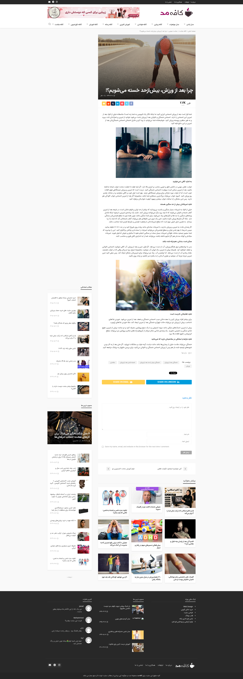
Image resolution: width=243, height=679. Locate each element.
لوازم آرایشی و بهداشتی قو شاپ (182, 621)
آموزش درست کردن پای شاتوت (119, 644)
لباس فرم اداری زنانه (186, 618)
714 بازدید (75, 441)
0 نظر (102, 96)
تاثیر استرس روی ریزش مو (67, 374)
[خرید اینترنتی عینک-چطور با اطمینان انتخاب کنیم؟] (83, 301)
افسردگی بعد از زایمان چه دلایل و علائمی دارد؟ (182, 542)
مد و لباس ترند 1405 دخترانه (66, 361)
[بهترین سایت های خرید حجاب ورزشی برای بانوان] (83, 313)
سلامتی (112, 362)
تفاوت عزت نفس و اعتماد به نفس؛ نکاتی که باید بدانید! (115, 511)
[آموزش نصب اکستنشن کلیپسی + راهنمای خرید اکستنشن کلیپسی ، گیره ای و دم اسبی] (83, 484)
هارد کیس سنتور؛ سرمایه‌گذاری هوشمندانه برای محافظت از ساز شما (64, 509)
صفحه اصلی (192, 31)
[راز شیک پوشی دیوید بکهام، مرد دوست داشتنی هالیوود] (138, 609)
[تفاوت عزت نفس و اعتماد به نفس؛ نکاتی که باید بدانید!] (113, 497)
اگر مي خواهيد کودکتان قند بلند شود (114, 577)
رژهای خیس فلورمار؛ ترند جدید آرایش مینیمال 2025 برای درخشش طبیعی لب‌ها (64, 457)
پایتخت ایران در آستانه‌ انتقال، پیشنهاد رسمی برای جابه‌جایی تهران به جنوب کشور (63, 496)
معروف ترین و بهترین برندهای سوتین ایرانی (63, 547)
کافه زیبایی (158, 24)
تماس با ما (168, 2)
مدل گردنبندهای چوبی (122, 619)
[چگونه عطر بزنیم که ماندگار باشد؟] (83, 326)
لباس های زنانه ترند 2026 (67, 348)
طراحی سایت (188, 612)
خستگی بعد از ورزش (171, 362)
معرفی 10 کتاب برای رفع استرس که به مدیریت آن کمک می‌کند (113, 544)
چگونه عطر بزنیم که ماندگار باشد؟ (65, 323)
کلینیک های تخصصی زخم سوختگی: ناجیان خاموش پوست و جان (181, 578)
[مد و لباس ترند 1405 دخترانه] (83, 364)
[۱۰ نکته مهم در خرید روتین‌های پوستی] (83, 523)
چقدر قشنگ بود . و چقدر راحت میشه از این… (66, 631)
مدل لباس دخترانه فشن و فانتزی (119, 631)
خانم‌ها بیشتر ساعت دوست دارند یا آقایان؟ (64, 387)
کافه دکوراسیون (76, 24)
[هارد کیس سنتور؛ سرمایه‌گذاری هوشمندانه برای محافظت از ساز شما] (83, 511)
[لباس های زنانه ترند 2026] (83, 351)
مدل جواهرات (174, 24)
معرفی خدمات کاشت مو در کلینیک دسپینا (148, 508)
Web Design (188, 606)
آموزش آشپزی (125, 24)
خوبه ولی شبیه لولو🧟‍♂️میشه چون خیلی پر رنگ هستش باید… (66, 642)
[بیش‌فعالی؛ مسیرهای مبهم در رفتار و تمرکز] (146, 530)
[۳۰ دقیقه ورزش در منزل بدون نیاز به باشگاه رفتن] (146, 564)
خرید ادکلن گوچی (187, 609)
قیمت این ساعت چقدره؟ (73, 620)
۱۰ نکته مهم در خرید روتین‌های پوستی (63, 520)
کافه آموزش (93, 24)
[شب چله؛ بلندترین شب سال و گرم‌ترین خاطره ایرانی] (83, 471)
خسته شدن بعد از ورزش (127, 362)
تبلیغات (187, 2)
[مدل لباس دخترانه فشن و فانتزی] (138, 634)
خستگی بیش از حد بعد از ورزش (150, 362)
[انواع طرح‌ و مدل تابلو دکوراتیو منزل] (69, 427)
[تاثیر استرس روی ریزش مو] (83, 377)
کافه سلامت (59, 24)
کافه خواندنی (142, 24)
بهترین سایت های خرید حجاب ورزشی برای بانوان (63, 311)
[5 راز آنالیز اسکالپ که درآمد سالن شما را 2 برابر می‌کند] (180, 497)
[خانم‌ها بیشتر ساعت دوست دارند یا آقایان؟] (83, 389)
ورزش (188, 366)
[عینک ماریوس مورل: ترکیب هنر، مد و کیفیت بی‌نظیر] (83, 536)
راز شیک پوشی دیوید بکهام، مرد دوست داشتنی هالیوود (117, 607)
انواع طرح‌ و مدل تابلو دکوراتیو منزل (71, 437)
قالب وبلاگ (189, 615)
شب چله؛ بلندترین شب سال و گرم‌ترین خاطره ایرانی (65, 469)
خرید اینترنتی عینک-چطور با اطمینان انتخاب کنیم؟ (63, 299)
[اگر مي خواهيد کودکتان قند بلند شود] (113, 564)
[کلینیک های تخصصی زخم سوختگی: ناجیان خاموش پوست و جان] (180, 564)
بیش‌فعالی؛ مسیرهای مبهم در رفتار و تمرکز (147, 546)
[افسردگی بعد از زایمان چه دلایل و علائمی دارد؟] (180, 529)
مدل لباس (190, 24)
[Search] (49, 24)
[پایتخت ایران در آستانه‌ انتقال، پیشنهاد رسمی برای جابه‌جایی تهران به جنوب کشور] (83, 497)
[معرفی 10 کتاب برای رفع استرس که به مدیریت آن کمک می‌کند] (113, 529)
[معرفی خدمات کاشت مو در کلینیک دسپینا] (146, 495)
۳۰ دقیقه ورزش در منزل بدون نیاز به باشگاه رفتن (147, 578)
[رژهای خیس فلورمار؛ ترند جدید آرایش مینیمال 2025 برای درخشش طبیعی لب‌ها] (83, 458)
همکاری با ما (178, 2)
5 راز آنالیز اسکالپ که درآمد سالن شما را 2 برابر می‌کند (180, 512)
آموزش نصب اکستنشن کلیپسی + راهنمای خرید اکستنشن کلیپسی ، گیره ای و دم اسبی (63, 483)
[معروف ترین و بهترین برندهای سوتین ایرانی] (83, 549)
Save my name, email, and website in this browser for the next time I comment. (136, 447)
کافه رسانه (108, 24)
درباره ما (193, 2)
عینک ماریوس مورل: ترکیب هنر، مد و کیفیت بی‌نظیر (63, 534)
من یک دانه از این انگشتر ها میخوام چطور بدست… (67, 610)
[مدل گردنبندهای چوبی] (138, 619)
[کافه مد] (177, 12)
